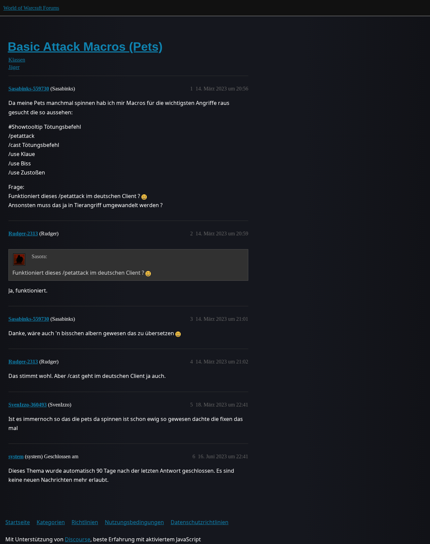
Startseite (17, 522)
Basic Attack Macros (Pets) (85, 46)
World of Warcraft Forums (31, 8)
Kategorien (51, 522)
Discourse (77, 539)
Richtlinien (85, 522)
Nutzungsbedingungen (134, 522)
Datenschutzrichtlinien (199, 522)
